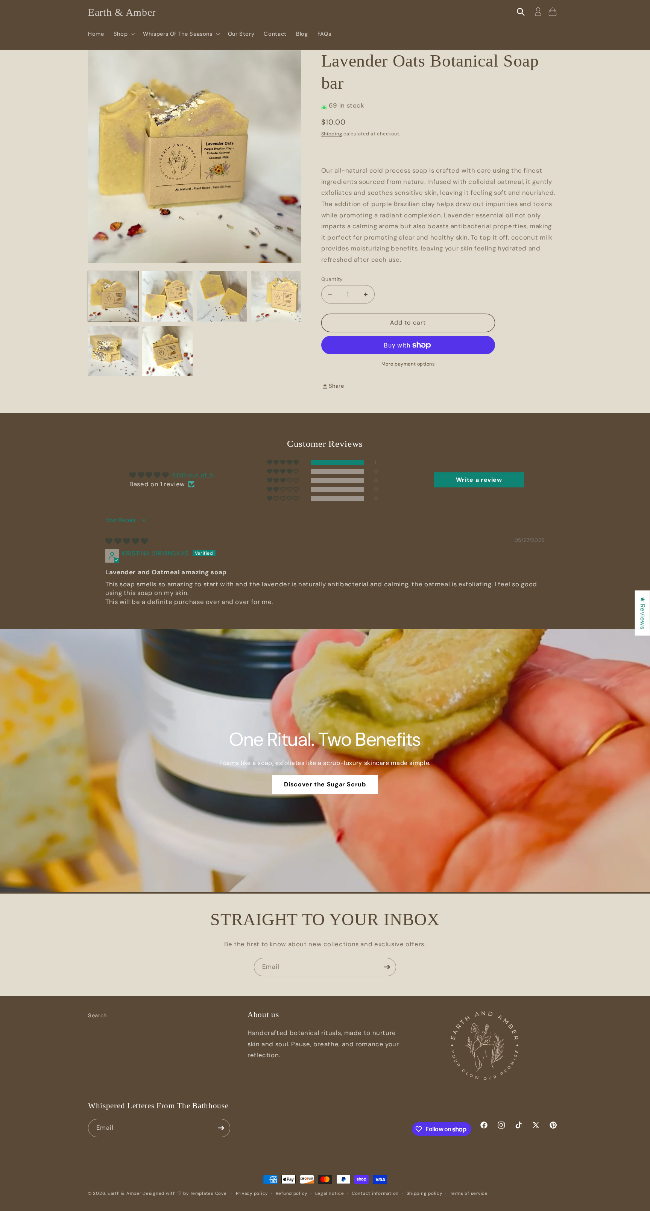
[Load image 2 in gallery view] (167, 296)
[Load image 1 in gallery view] (113, 296)
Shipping (331, 134)
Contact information (375, 1193)
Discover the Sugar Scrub (325, 784)
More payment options (408, 364)
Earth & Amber (124, 1193)
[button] (123, 34)
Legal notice (329, 1193)
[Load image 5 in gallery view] (113, 351)
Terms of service (469, 1193)
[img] (126, 541)
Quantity (332, 279)
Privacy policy (252, 1193)
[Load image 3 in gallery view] (222, 296)
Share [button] (336, 386)
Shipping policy (424, 1193)
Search (97, 1015)
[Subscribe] (387, 967)
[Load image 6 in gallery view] (167, 351)
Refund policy (292, 1193)
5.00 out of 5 (192, 475)
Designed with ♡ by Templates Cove (185, 1193)
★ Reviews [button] (643, 613)
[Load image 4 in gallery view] (276, 296)
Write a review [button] (479, 480)
